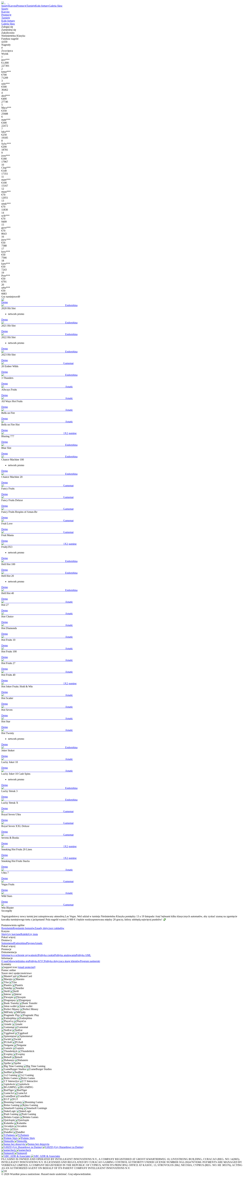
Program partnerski (90, 961)
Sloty (4, 934)
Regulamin (7, 928)
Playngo (30, 943)
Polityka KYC (36, 961)
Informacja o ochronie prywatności (19, 955)
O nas (4, 961)
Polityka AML (83, 955)
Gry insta (33, 934)
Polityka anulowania (65, 955)
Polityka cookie (46, 955)
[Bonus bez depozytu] (13, 1144)
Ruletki (24, 934)
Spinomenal (7, 943)
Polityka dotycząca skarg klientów (62, 961)
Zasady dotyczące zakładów (49, 928)
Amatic (38, 943)
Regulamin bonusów (24, 928)
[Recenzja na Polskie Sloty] (9, 1138)
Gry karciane (13, 934)
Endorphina (20, 943)
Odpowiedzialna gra (18, 961)
